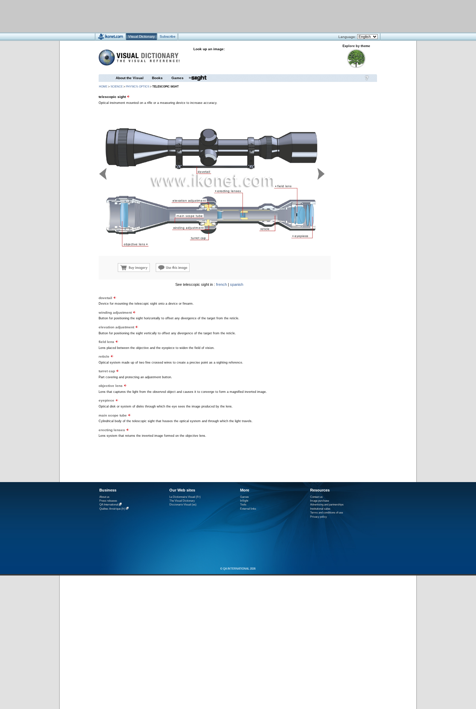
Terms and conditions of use (326, 512)
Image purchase (319, 500)
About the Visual (130, 78)
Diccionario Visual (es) (183, 504)
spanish (236, 284)
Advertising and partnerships (327, 504)
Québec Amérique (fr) (112, 508)
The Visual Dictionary (182, 500)
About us (104, 496)
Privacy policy (318, 516)
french (221, 284)
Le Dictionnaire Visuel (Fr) (185, 496)
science (116, 86)
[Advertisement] (217, 16)
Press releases (108, 500)
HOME (103, 86)
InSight (244, 500)
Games (177, 78)
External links (248, 508)
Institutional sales (320, 508)
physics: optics (137, 86)
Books (157, 78)
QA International (108, 504)
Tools (243, 504)
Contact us (316, 496)
